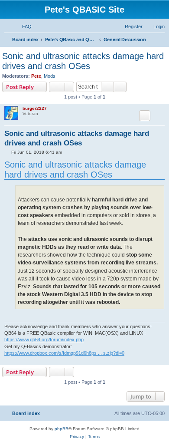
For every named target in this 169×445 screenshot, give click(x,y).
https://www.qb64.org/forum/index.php (44, 339)
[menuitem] (23, 26)
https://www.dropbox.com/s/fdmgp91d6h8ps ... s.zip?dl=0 (64, 353)
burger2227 (35, 108)
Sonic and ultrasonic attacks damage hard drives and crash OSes (83, 61)
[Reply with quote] (144, 115)
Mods (49, 76)
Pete (36, 76)
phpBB (61, 428)
